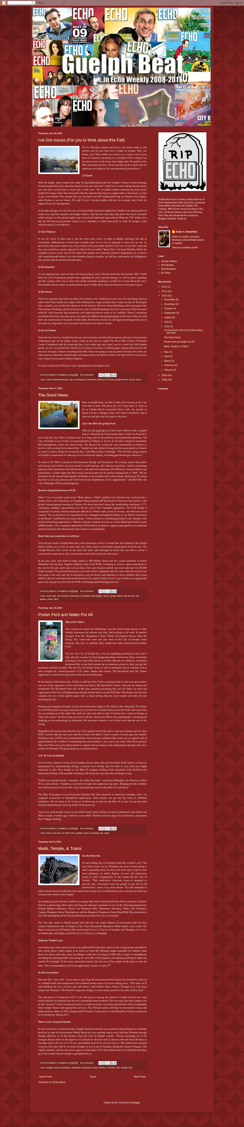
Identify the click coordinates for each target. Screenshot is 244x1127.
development (80, 379)
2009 (165, 375)
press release (99, 1067)
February (169, 365)
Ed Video (166, 273)
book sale (51, 596)
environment (62, 596)
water (106, 833)
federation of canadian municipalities (86, 596)
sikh (118, 1067)
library (120, 596)
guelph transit (122, 379)
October (168, 308)
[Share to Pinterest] (115, 375)
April (167, 356)
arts (71, 379)
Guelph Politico (169, 261)
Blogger (136, 1102)
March (167, 361)
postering (94, 833)
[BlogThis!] (104, 375)
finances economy (106, 379)
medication (76, 1067)
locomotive (65, 1067)
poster (86, 833)
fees (73, 833)
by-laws (57, 833)
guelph (113, 596)
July (166, 322)
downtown (91, 379)
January (168, 369)
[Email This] (100, 375)
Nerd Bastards (168, 269)
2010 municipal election (57, 379)
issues (132, 379)
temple (124, 1067)
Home (93, 1076)
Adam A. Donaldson (186, 231)
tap (101, 833)
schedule (111, 1067)
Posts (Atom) (58, 1082)
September (170, 313)
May (166, 352)
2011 (165, 291)
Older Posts (140, 1076)
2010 (165, 295)
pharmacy (87, 1067)
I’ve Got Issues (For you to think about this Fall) (81, 140)
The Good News (53, 395)
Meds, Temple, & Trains (59, 848)
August (168, 317)
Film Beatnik (167, 265)
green (106, 596)
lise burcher (129, 596)
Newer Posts (45, 1076)
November (170, 304)
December (170, 299)
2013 (165, 286)
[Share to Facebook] (111, 375)
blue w (50, 833)
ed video (66, 833)
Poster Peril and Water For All (65, 614)
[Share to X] (107, 375)
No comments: (87, 375)
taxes (138, 379)
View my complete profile (185, 247)
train (130, 1067)
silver (56, 599)
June (167, 326)
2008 (165, 379)
